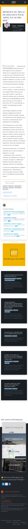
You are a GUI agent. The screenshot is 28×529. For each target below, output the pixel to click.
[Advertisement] (14, 48)
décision (9, 87)
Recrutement (23, 522)
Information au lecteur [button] (9, 196)
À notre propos (15, 522)
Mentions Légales (16, 524)
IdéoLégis (9, 520)
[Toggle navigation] (25, 2)
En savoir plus (6, 501)
